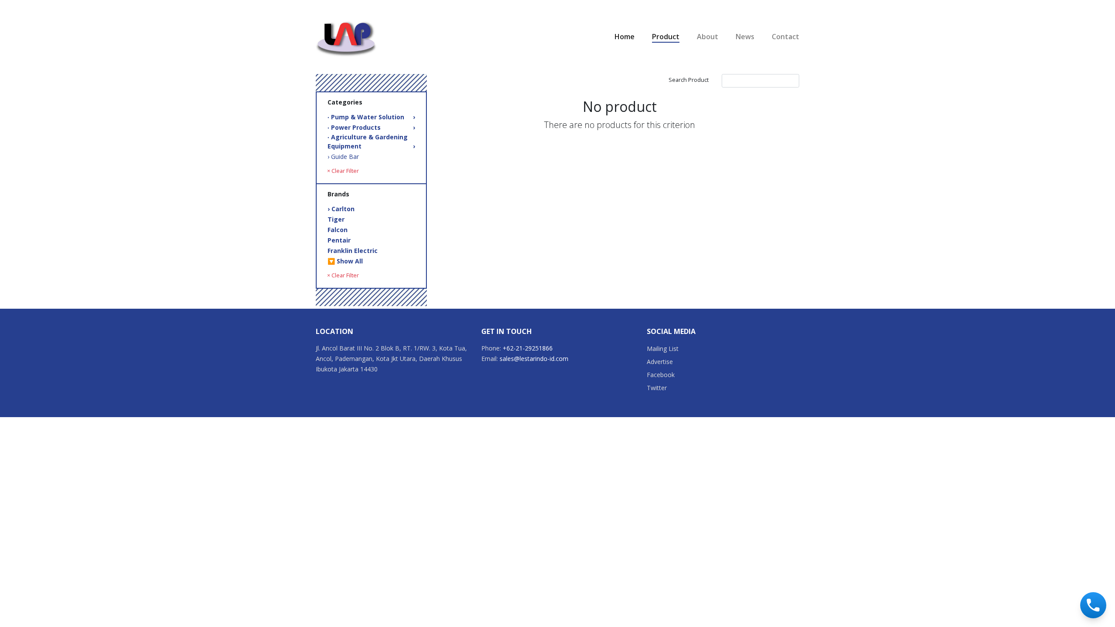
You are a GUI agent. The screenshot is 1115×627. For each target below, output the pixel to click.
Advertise (660, 361)
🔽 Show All (345, 261)
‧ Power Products (371, 127)
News (745, 36)
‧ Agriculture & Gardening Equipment (371, 141)
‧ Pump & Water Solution (371, 117)
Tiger (336, 219)
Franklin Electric (353, 250)
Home (625, 36)
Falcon (338, 230)
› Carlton (341, 209)
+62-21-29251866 (528, 348)
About (707, 36)
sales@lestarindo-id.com (534, 358)
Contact (785, 36)
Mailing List (663, 348)
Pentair (339, 240)
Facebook (661, 375)
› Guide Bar (343, 156)
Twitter (657, 388)
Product (665, 36)
